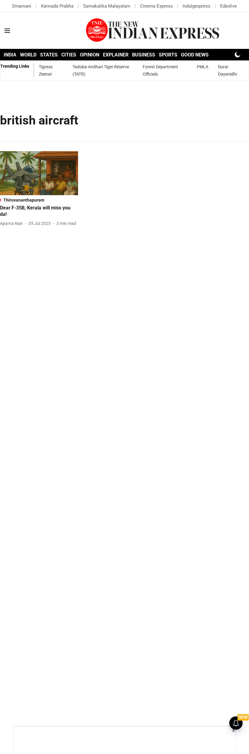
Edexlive (228, 6)
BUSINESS (143, 55)
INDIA (10, 55)
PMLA (202, 66)
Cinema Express (156, 6)
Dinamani (21, 6)
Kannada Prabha (57, 6)
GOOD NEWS (195, 55)
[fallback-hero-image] (39, 173)
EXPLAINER (115, 55)
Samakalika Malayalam (106, 6)
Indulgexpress (196, 6)
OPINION (89, 55)
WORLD (28, 55)
